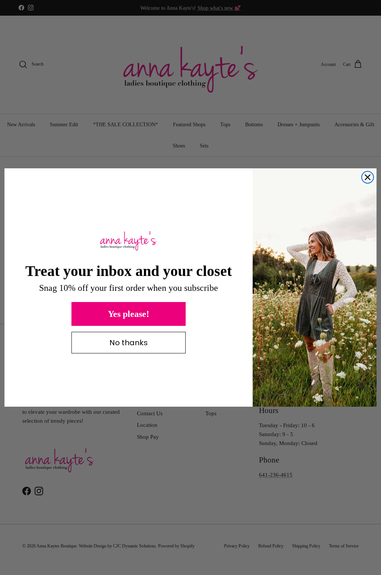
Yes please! (128, 314)
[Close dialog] (368, 177)
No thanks (128, 342)
